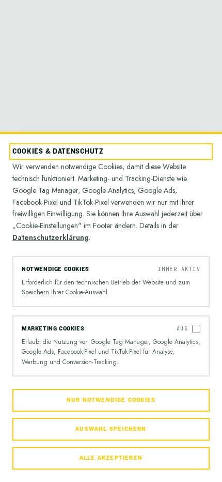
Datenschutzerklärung (50, 237)
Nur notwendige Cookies (111, 400)
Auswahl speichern (110, 429)
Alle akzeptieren (111, 458)
